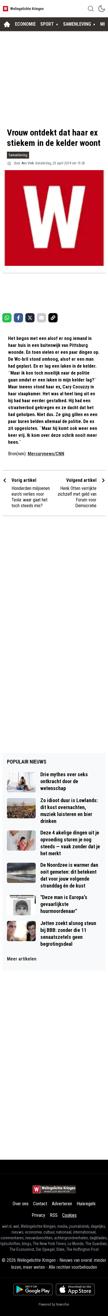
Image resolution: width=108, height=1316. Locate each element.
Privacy (38, 1215)
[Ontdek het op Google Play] (33, 1289)
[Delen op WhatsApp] (7, 317)
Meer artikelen (21, 959)
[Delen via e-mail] (41, 317)
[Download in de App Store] (75, 1289)
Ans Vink (28, 163)
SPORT (47, 24)
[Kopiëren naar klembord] (53, 317)
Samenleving (18, 155)
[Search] (90, 8)
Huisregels (86, 1203)
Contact (40, 1203)
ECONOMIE (25, 24)
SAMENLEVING (77, 24)
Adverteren (62, 1203)
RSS (54, 1215)
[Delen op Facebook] (18, 317)
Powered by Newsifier (54, 1304)
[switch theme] (102, 9)
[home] (6, 24)
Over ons (21, 1203)
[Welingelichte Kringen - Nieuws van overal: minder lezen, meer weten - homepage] (24, 8)
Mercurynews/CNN (46, 453)
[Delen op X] (30, 317)
